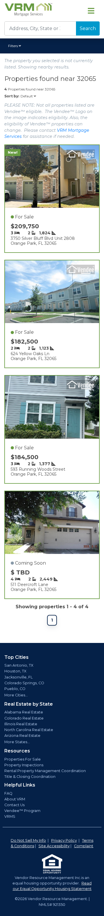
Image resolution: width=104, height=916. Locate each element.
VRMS (9, 816)
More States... (17, 742)
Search (88, 28)
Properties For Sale (22, 759)
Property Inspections (23, 765)
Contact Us (14, 805)
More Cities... (16, 695)
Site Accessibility (54, 846)
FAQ (8, 793)
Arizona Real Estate (22, 735)
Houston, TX (15, 671)
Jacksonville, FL (18, 677)
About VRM (14, 799)
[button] (15, 46)
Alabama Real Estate (23, 712)
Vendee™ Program (22, 811)
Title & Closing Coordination (29, 776)
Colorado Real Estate (24, 718)
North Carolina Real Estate (28, 730)
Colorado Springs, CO (24, 683)
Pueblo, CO (14, 689)
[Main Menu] (91, 10)
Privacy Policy (64, 840)
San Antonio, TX (18, 665)
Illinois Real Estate (20, 724)
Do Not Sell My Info (28, 840)
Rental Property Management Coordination (45, 771)
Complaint (83, 846)
